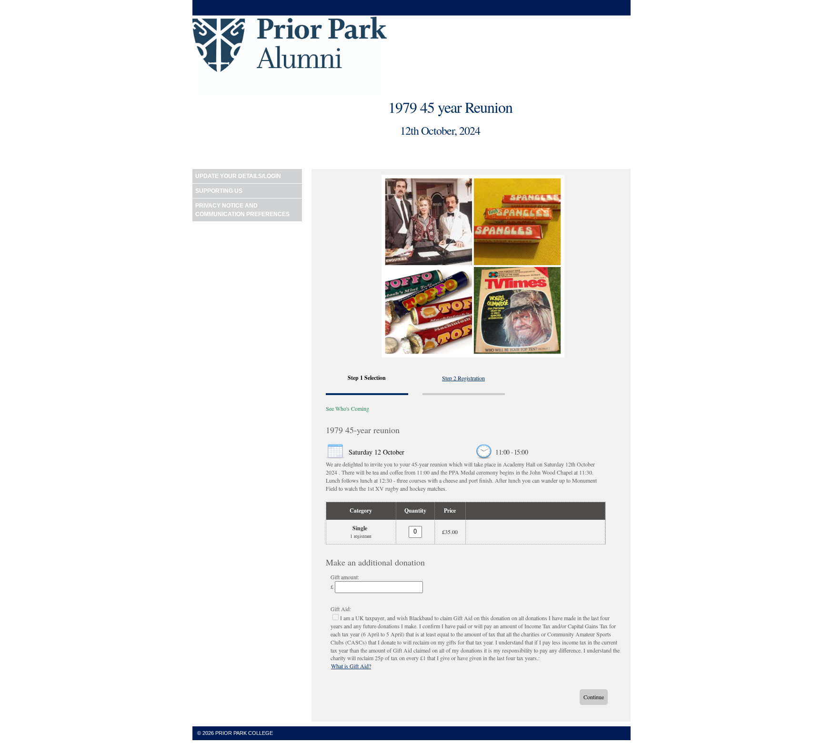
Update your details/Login (238, 176)
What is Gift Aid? (351, 666)
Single (359, 528)
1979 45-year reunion (363, 430)
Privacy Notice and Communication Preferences (242, 210)
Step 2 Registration (463, 378)
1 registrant (360, 536)
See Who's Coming (347, 408)
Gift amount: (345, 577)
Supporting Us (218, 191)
